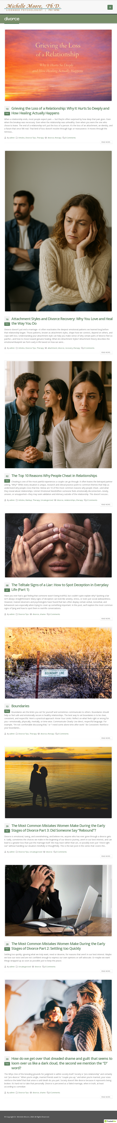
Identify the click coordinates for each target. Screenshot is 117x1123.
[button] (110, 7)
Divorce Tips (31, 138)
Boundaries (20, 705)
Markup (29, 500)
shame (43, 614)
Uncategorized (47, 500)
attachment (52, 348)
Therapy (40, 138)
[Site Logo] (32, 7)
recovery (69, 348)
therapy (58, 138)
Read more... (106, 142)
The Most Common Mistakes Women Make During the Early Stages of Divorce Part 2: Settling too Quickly (58, 946)
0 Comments (70, 138)
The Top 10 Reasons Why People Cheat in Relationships (54, 475)
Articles (21, 138)
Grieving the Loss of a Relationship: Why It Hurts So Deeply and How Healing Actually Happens (60, 110)
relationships (69, 500)
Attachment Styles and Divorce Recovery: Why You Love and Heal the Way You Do (62, 321)
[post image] (58, 65)
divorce (51, 138)
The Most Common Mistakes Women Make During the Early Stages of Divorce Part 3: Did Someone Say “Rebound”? (58, 828)
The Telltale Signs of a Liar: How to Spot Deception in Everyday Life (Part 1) (59, 587)
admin (12, 138)
